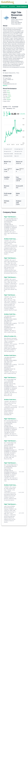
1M (9, 112)
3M (4, 114)
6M (7, 114)
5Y (4, 115)
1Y (9, 114)
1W (6, 112)
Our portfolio (12, 6)
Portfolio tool (4, 6)
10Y (7, 115)
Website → (5, 85)
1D (4, 112)
